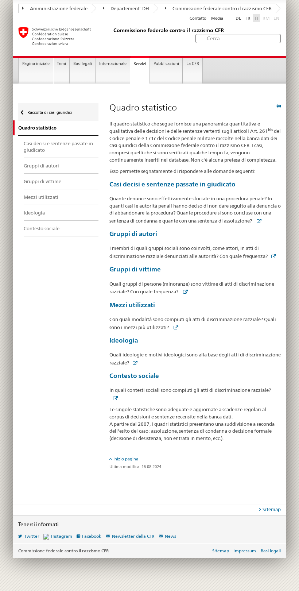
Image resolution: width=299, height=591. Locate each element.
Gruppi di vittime (135, 269)
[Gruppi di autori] (272, 256)
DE (238, 18)
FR (248, 18)
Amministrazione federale (58, 8)
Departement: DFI (129, 8)
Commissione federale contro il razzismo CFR (221, 8)
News (170, 536)
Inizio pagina (125, 458)
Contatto (198, 18)
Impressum (244, 550)
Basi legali (82, 63)
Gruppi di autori (133, 233)
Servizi (140, 63)
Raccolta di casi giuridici (49, 112)
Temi (61, 63)
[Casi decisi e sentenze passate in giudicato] (257, 221)
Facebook (91, 536)
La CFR (192, 63)
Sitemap (272, 509)
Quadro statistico (37, 128)
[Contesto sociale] (113, 398)
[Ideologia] (133, 363)
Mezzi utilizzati (132, 305)
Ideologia (123, 340)
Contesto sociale (134, 375)
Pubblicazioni (166, 63)
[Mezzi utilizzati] (174, 327)
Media (217, 18)
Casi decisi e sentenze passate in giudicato (172, 184)
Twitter (31, 536)
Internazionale (113, 63)
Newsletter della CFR (133, 536)
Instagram (61, 536)
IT (257, 18)
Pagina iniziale (36, 63)
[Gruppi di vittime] (183, 291)
